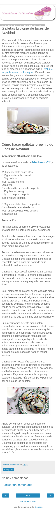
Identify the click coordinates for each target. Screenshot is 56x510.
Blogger (38, 507)
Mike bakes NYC (41, 162)
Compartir (8, 470)
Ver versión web (28, 501)
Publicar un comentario (17, 484)
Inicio (28, 495)
